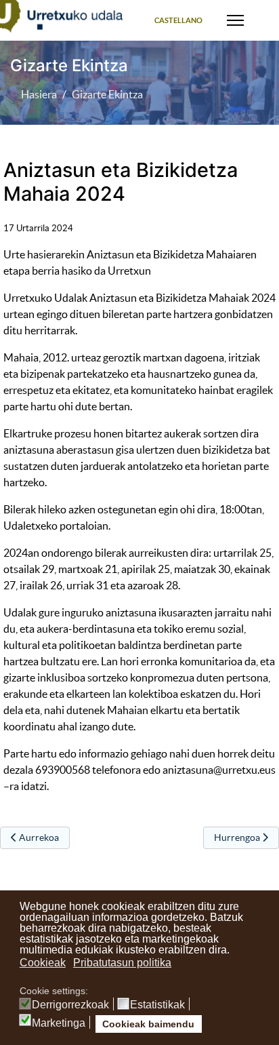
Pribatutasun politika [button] (122, 962)
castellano (178, 20)
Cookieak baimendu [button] (148, 1024)
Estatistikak (157, 1005)
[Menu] (235, 20)
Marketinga (58, 1023)
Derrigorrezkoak (70, 1005)
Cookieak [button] (43, 962)
